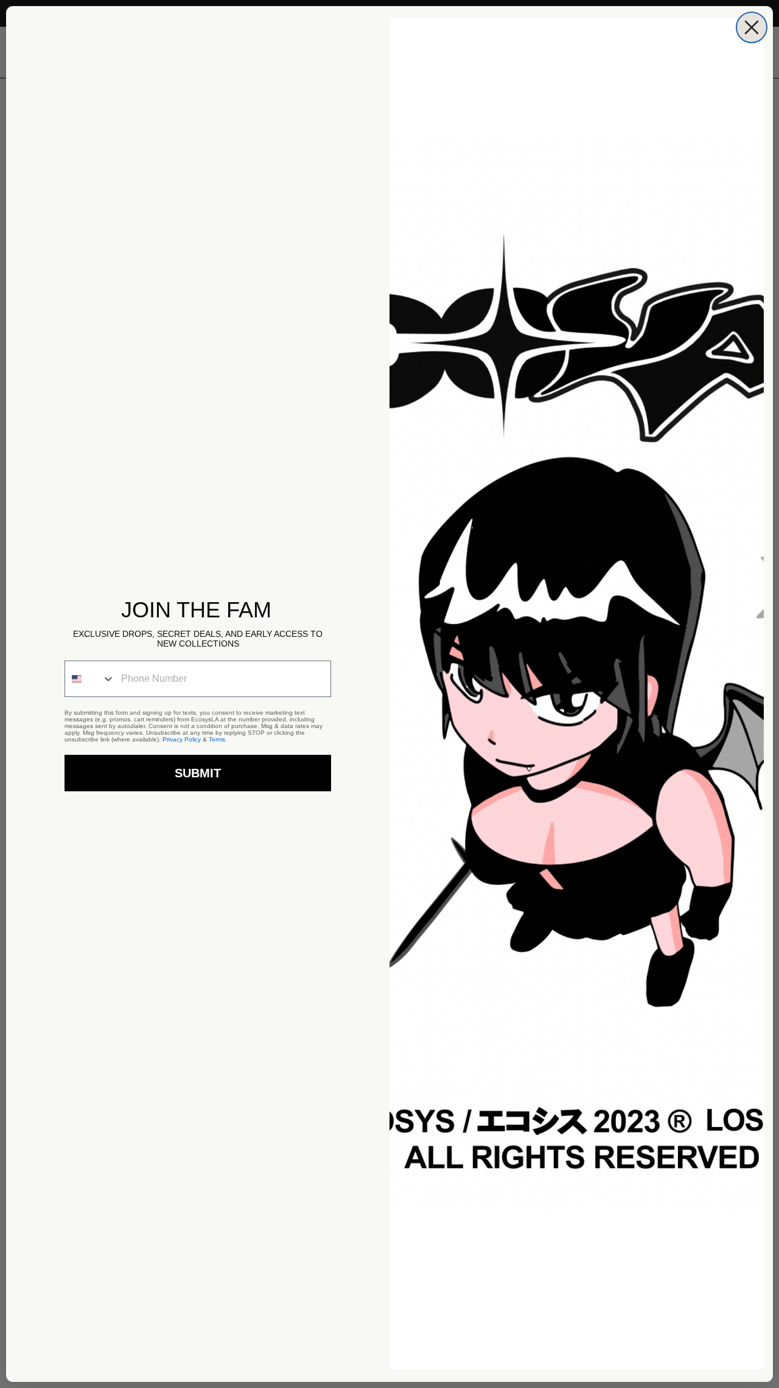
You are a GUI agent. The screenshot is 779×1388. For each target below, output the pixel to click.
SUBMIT (198, 773)
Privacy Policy (181, 739)
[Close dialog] (751, 27)
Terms (217, 739)
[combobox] (90, 678)
